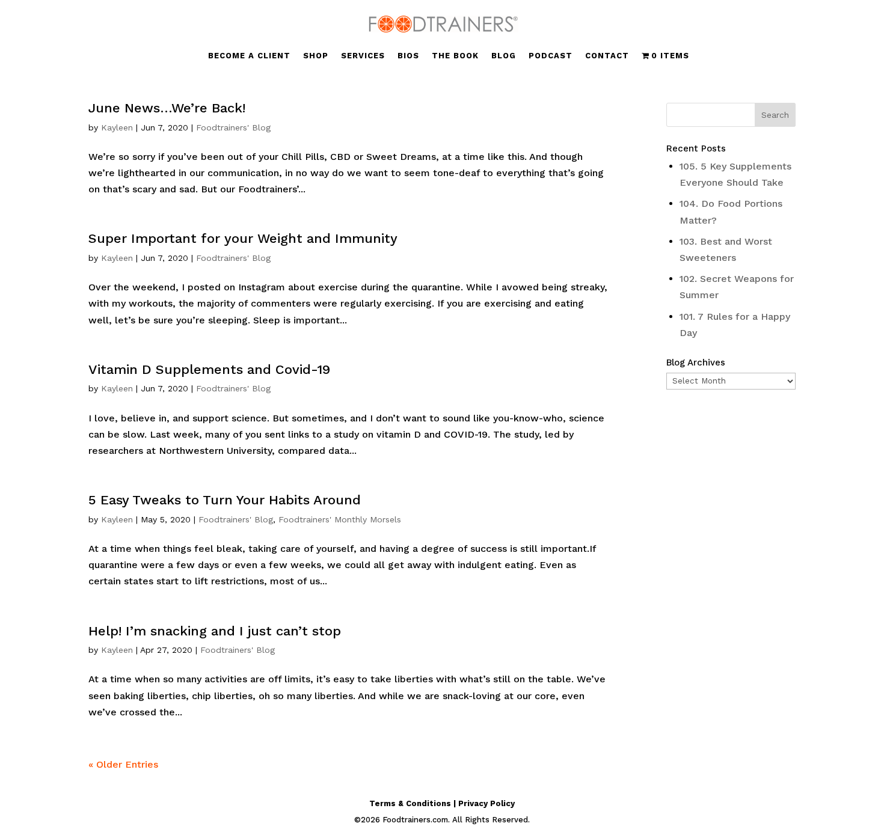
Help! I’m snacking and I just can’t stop (214, 630)
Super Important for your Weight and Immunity (242, 238)
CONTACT (607, 56)
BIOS (408, 56)
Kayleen (117, 127)
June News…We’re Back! (166, 107)
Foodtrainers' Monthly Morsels (339, 519)
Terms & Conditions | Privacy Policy (442, 803)
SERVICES (363, 56)
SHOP (315, 56)
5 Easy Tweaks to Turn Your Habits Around (224, 499)
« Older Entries (123, 764)
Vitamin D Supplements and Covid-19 (209, 369)
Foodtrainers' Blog (233, 127)
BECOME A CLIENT (249, 56)
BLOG (503, 56)
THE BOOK (455, 56)
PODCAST (550, 56)
